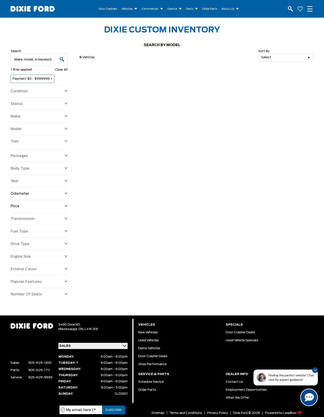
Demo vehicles (149, 348)
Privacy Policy (217, 413)
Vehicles (126, 9)
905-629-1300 (40, 362)
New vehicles (148, 332)
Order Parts (209, 9)
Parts (189, 9)
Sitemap (157, 413)
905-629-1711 (39, 370)
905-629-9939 (40, 377)
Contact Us (234, 381)
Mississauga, (68, 329)
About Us (228, 9)
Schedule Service (151, 381)
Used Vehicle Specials (242, 340)
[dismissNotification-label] (315, 370)
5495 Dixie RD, (69, 324)
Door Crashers (108, 9)
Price (15, 206)
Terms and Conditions (185, 413)
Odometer (20, 193)
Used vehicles (148, 340)
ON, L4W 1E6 (88, 329)
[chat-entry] (309, 397)
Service (172, 9)
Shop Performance (152, 364)
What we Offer (237, 397)
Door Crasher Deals (153, 356)
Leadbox (290, 413)
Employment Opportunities (246, 389)
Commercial (150, 9)
